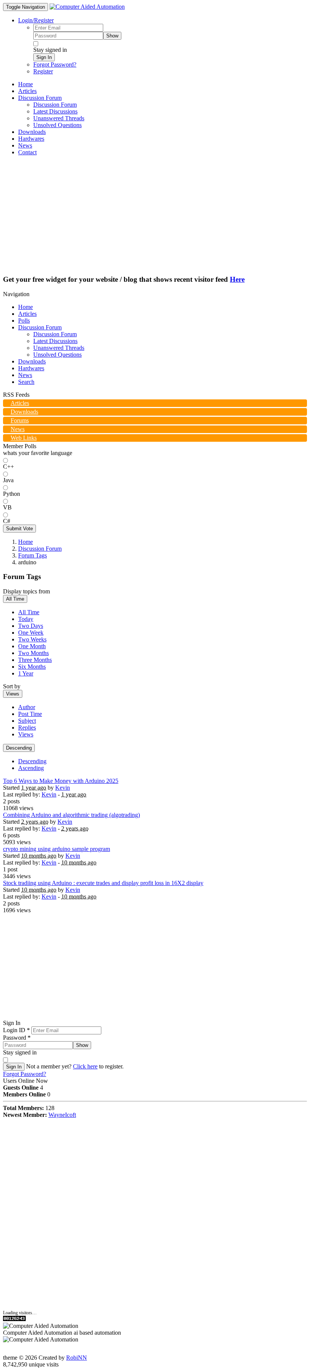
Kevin (62, 787)
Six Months (32, 666)
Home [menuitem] (25, 84)
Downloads (32, 361)
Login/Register (36, 20)
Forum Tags (32, 555)
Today (25, 619)
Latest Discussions (55, 341)
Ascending (31, 768)
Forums (20, 420)
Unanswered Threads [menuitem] (58, 118)
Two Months (33, 653)
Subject (27, 720)
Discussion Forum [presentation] (40, 98)
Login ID (16, 1030)
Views (12, 694)
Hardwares (31, 368)
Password (17, 1037)
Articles (27, 314)
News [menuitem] (25, 145)
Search (26, 382)
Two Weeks (32, 639)
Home (25, 307)
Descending (19, 748)
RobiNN (76, 1357)
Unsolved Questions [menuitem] (57, 125)
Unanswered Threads (58, 348)
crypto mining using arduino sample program (56, 849)
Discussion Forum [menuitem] (55, 104)
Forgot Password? (54, 64)
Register (43, 71)
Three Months (35, 660)
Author (26, 707)
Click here (85, 1066)
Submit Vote (19, 528)
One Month (32, 646)
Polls (24, 320)
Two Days (30, 626)
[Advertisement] (155, 215)
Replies (27, 727)
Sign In (44, 57)
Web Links (24, 438)
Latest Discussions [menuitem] (55, 111)
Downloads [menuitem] (32, 132)
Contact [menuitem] (27, 152)
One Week (30, 632)
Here (237, 279)
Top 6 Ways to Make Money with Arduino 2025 (60, 781)
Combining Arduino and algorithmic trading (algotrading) (71, 815)
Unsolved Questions (57, 354)
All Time (15, 599)
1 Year (25, 673)
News (25, 375)
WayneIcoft (62, 1115)
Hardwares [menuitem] (31, 138)
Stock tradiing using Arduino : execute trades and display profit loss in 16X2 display (103, 883)
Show (112, 36)
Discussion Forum (40, 327)
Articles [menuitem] (27, 91)
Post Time (30, 714)
